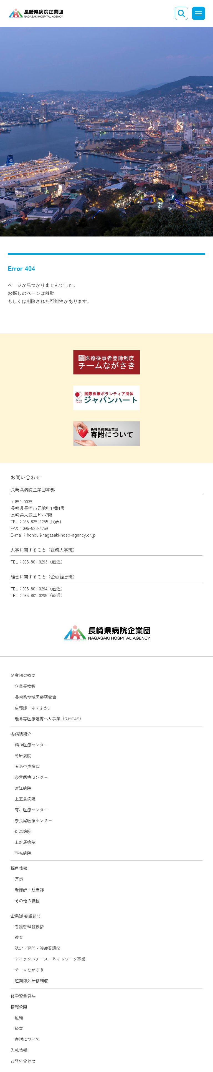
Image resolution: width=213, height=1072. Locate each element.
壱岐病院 (23, 853)
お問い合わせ (23, 1061)
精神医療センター (31, 745)
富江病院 (23, 788)
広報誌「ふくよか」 (33, 708)
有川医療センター (31, 809)
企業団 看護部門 (26, 916)
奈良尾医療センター (33, 820)
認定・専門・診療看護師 (37, 948)
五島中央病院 (27, 766)
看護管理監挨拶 (29, 926)
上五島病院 (25, 799)
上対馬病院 (25, 842)
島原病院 (23, 755)
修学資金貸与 (23, 996)
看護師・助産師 (29, 890)
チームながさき (29, 970)
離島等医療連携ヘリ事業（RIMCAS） (49, 718)
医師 (19, 879)
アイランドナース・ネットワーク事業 (50, 959)
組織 (19, 1017)
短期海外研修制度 (31, 980)
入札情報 (19, 1050)
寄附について (27, 1039)
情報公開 (19, 1007)
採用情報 (19, 868)
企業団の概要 (23, 675)
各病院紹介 (21, 734)
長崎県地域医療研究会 (35, 697)
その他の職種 (27, 901)
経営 (19, 1028)
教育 (19, 937)
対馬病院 (23, 831)
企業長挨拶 (25, 686)
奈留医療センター (31, 777)
